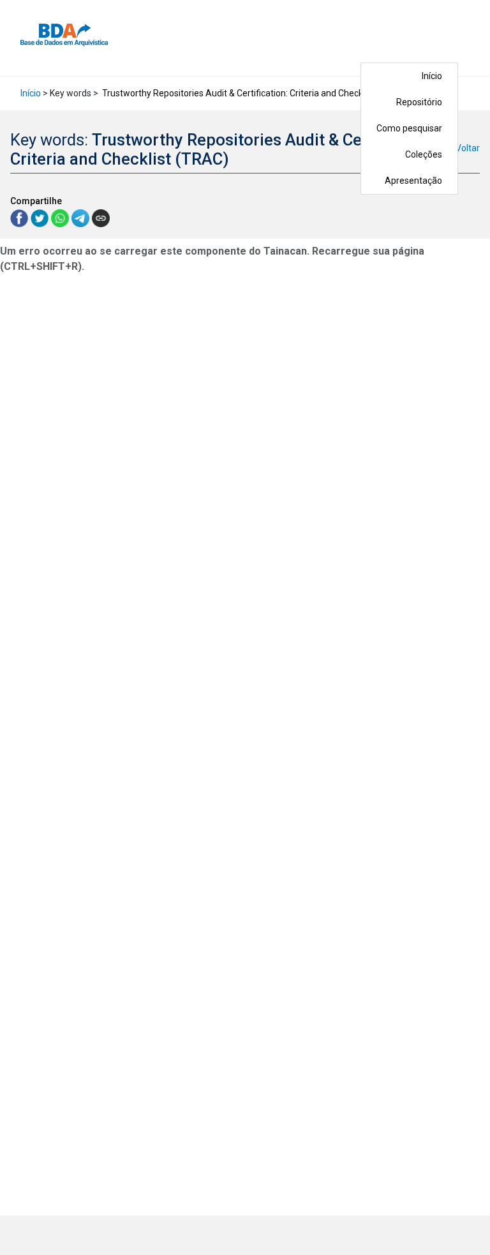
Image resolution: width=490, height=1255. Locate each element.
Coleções (423, 154)
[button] (466, 38)
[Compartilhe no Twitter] (41, 217)
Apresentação (413, 180)
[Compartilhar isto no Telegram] (81, 217)
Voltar (468, 148)
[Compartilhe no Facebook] (20, 217)
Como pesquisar (409, 128)
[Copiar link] (101, 218)
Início (432, 76)
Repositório (419, 102)
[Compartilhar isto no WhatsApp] (61, 217)
